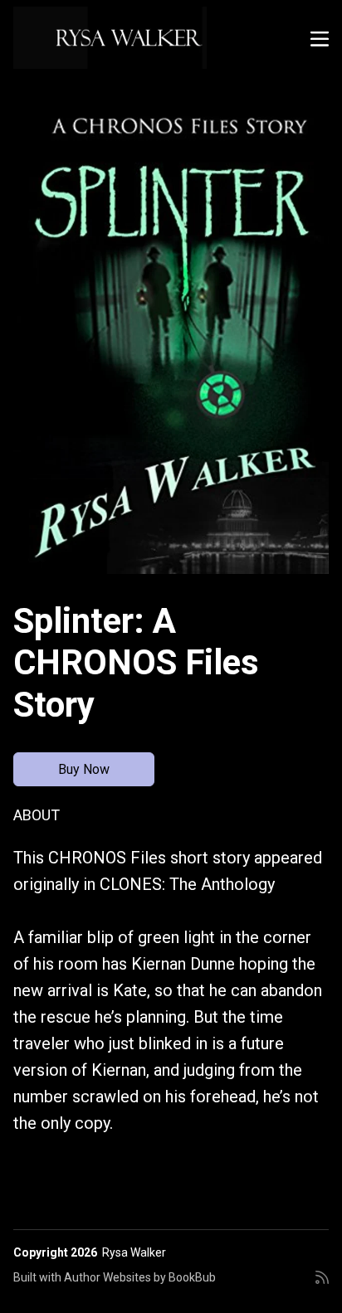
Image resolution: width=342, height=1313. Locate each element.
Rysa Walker (134, 1252)
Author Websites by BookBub (140, 1277)
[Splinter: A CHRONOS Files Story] (171, 338)
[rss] (322, 1284)
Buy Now (84, 769)
